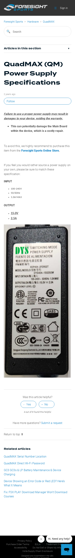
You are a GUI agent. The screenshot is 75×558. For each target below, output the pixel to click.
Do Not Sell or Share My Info (47, 547)
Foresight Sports (13, 21)
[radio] (28, 404)
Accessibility (20, 547)
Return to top (12, 434)
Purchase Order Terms (17, 544)
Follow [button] (11, 101)
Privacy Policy (25, 540)
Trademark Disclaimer (57, 544)
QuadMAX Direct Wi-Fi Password (24, 463)
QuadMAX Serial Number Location (25, 456)
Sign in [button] (64, 8)
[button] (55, 8)
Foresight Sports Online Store (40, 150)
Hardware (33, 21)
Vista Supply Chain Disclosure (37, 551)
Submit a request (51, 423)
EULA (37, 544)
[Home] (26, 9)
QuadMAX (48, 21)
